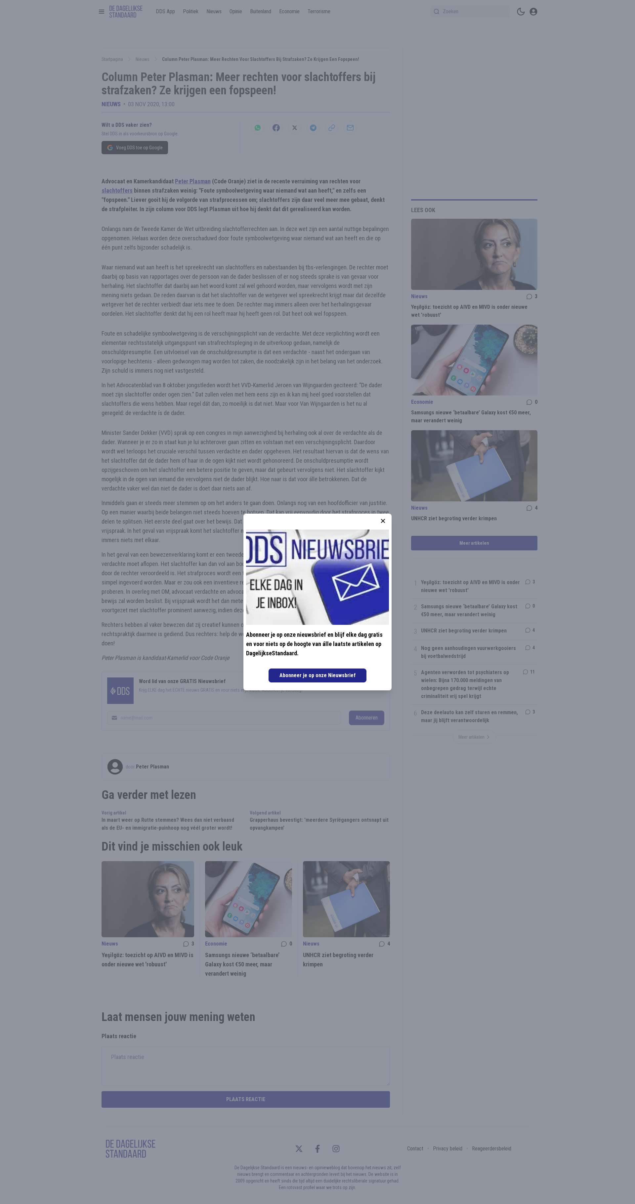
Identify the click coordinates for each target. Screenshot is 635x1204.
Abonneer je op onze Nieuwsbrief (317, 675)
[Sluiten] (383, 521)
